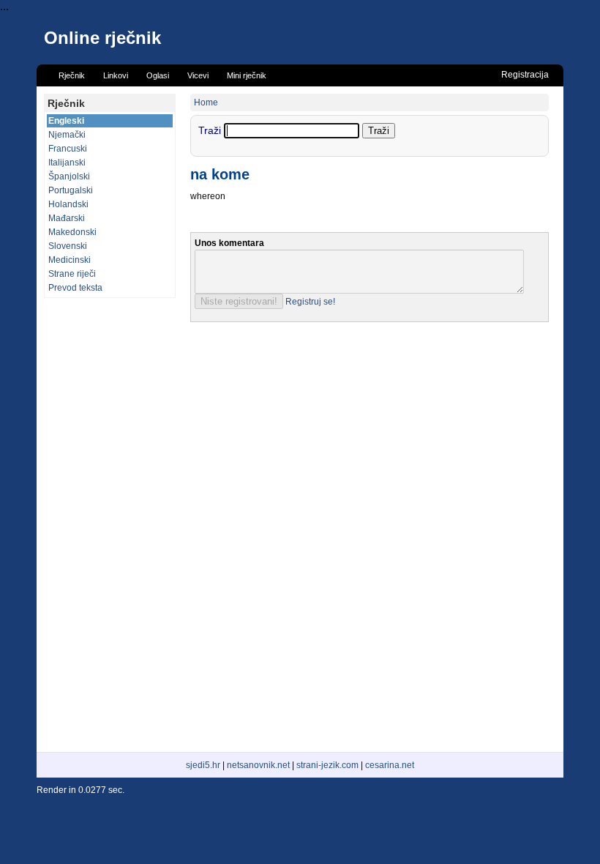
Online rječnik (102, 38)
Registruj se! (310, 302)
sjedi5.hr (203, 765)
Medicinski (69, 260)
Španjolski (69, 176)
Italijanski (67, 162)
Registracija (525, 75)
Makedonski (72, 232)
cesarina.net (389, 765)
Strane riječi (72, 274)
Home (206, 102)
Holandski (68, 204)
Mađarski (66, 218)
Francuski (67, 149)
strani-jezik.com (327, 765)
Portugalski (70, 190)
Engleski (66, 121)
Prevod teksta (75, 288)
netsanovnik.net (258, 765)
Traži (211, 130)
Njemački (67, 135)
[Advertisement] (110, 525)
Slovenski (67, 246)
